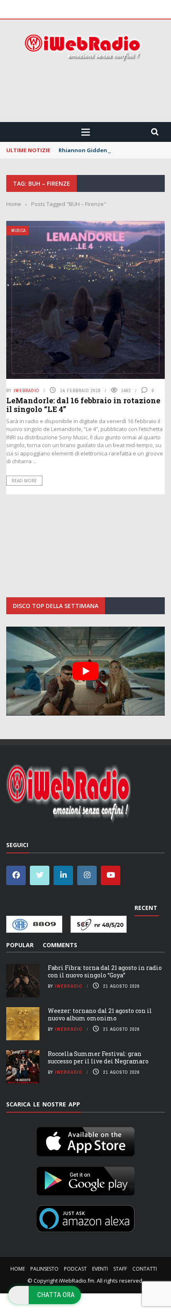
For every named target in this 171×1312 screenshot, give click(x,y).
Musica (18, 230)
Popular (20, 945)
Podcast (75, 1268)
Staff (120, 1268)
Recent (145, 908)
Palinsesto (44, 1268)
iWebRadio (26, 390)
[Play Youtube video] (85, 671)
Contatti (144, 1268)
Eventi (100, 1268)
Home (17, 1268)
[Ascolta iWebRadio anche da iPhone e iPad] (85, 1140)
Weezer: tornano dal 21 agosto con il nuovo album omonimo (100, 1014)
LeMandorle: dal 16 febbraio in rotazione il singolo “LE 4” (83, 404)
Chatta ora (56, 1294)
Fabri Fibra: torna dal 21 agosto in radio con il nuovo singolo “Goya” (105, 971)
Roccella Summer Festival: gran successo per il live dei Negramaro (98, 1057)
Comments (60, 945)
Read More (24, 481)
